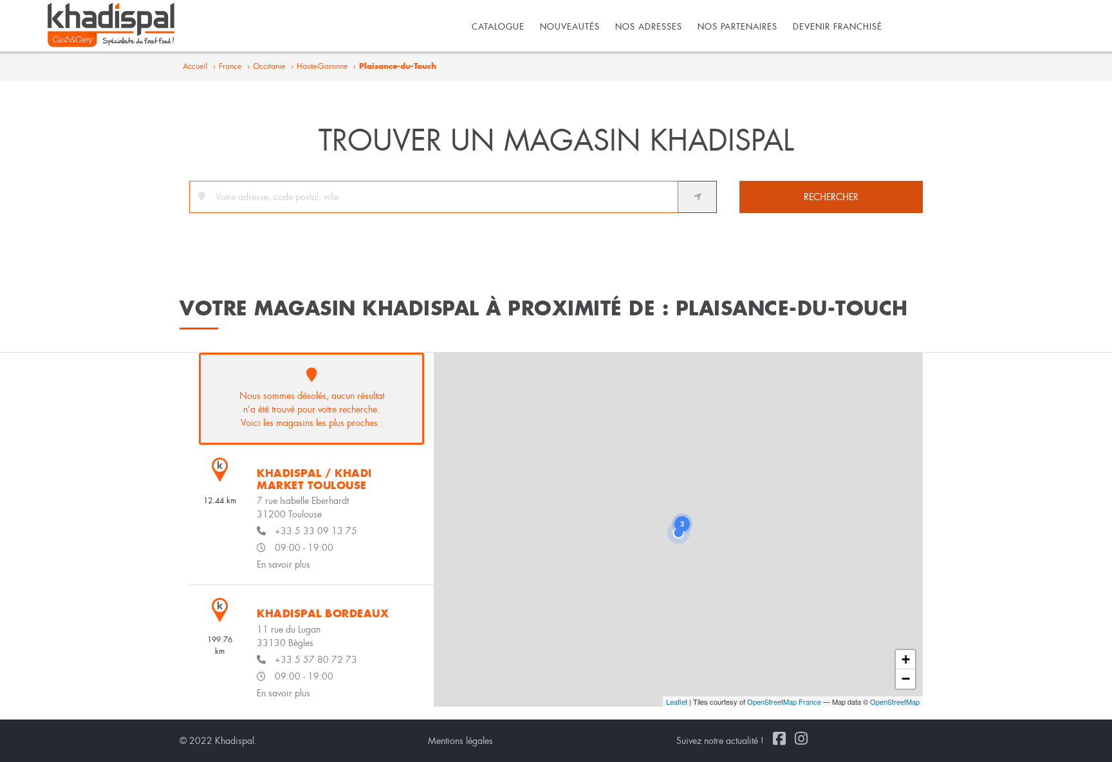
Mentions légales (460, 741)
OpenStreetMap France (784, 701)
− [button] (906, 679)
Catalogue (498, 26)
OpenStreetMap (895, 701)
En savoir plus (283, 564)
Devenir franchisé (837, 26)
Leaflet (676, 701)
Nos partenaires (737, 26)
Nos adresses (648, 26)
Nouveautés (570, 26)
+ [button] (906, 659)
